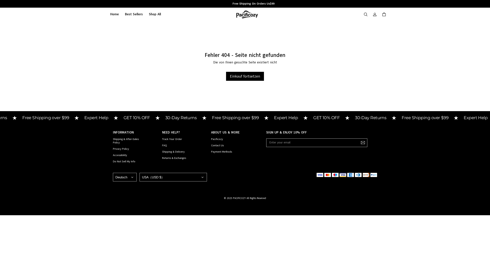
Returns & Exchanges (174, 158)
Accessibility (120, 155)
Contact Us (217, 145)
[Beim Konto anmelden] (374, 14)
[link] (155, 14)
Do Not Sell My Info (124, 161)
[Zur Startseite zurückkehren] (247, 14)
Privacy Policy (121, 149)
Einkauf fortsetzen (245, 76)
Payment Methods (221, 152)
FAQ (164, 145)
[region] (245, 4)
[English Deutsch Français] (125, 177)
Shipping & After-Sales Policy (126, 141)
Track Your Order (172, 139)
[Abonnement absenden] (362, 142)
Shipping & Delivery (173, 152)
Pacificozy (217, 139)
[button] (365, 14)
